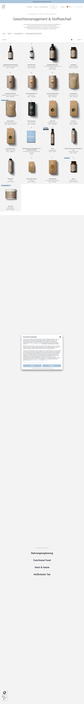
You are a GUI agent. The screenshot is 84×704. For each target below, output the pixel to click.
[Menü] (6, 691)
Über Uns (53, 6)
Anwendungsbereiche (43, 6)
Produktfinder (29, 6)
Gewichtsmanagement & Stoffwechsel (33, 33)
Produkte (36, 6)
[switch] (4, 699)
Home (4, 33)
